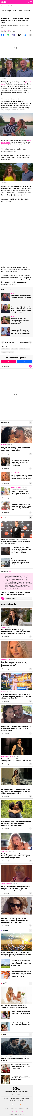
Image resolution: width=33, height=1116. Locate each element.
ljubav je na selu (25, 348)
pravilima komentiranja (11, 582)
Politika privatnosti (14, 1100)
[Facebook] (24, 361)
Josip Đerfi (15, 348)
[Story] (13, 1095)
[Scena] (3, 2)
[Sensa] (19, 1095)
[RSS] (20, 1104)
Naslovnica (3, 10)
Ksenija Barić (6, 348)
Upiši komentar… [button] (11, 598)
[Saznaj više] (30, 517)
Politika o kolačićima (15, 1098)
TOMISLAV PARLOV (5, 30)
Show (9, 10)
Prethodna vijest (9, 342)
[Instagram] (8, 361)
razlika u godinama (7, 352)
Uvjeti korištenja (25, 1098)
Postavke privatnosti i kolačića (16, 1111)
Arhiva (21, 1100)
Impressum (6, 1098)
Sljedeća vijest (24, 342)
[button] (30, 31)
